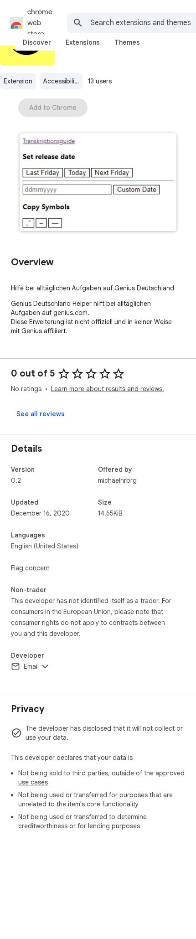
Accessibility (61, 81)
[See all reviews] (40, 414)
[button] (98, 183)
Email (31, 666)
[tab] (36, 42)
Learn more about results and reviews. (107, 389)
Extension (18, 81)
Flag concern (30, 568)
